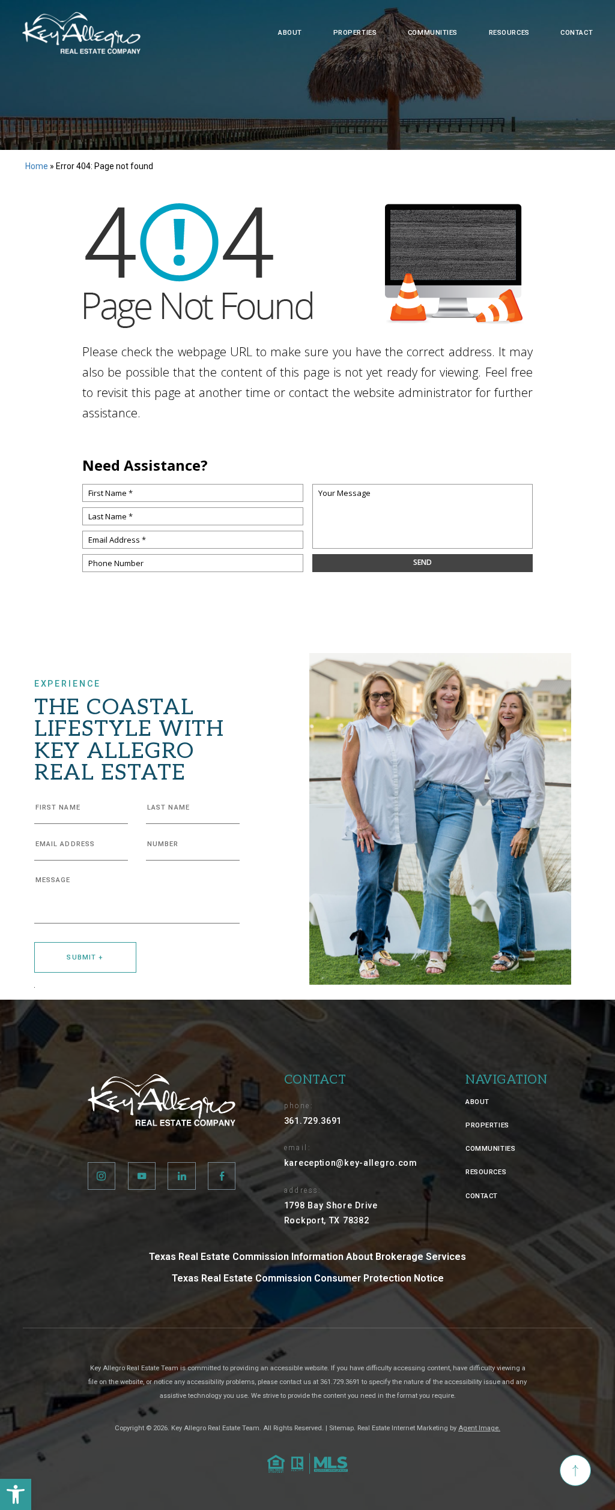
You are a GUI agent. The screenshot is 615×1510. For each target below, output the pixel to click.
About (290, 33)
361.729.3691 (313, 1121)
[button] (15, 1494)
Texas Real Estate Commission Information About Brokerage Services (307, 1257)
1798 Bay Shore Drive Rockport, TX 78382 (331, 1213)
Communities (433, 33)
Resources (509, 33)
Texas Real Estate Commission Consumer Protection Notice (308, 1278)
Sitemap (341, 1428)
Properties (355, 33)
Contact (576, 33)
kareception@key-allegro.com (350, 1163)
